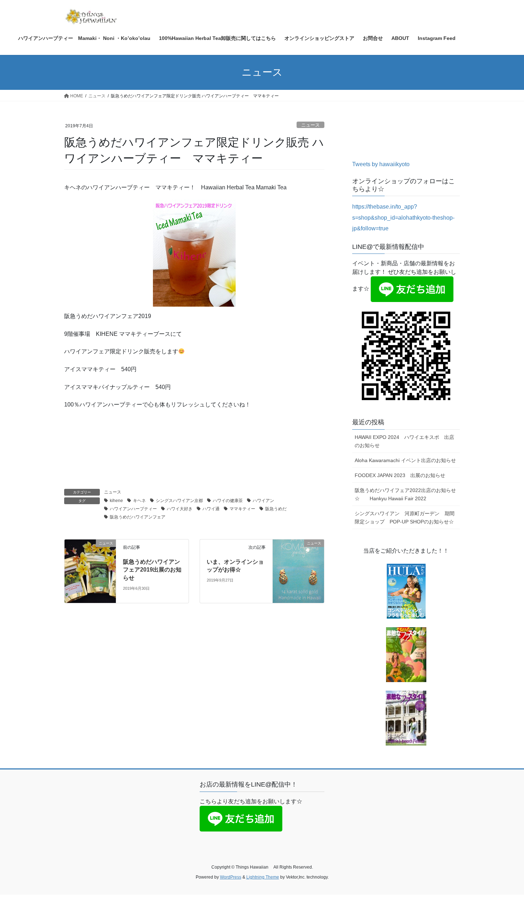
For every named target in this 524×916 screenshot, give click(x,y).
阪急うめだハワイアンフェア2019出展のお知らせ (152, 570)
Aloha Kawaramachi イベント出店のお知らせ (405, 460)
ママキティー (242, 508)
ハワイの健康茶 (228, 500)
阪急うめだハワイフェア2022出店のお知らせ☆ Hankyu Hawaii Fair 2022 (405, 494)
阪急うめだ (276, 508)
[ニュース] (90, 555)
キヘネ (139, 500)
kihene (116, 500)
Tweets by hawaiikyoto (381, 164)
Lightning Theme (262, 877)
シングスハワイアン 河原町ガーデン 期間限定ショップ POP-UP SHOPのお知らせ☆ (404, 517)
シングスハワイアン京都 (179, 500)
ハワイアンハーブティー (133, 508)
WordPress (230, 877)
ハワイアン (263, 500)
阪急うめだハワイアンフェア (137, 517)
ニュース (310, 125)
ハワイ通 (211, 508)
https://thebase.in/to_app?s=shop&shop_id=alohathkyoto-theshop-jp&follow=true (403, 217)
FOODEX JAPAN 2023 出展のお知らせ (400, 475)
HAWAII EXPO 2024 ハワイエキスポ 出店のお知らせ (404, 441)
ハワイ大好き (179, 508)
